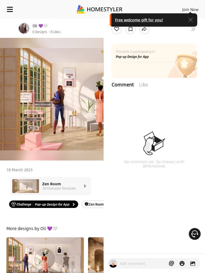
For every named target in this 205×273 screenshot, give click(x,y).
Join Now (190, 9)
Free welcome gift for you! (139, 19)
